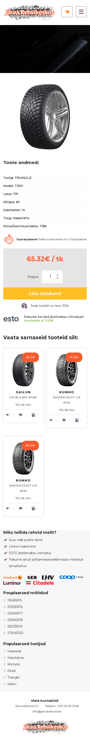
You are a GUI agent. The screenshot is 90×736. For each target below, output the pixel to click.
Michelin (13, 664)
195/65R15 (14, 600)
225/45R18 (15, 620)
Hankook (14, 651)
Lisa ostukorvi (45, 293)
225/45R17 (14, 613)
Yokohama (15, 658)
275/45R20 (15, 633)
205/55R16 (14, 607)
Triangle (13, 677)
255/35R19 (14, 626)
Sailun (11, 684)
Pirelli (11, 671)
